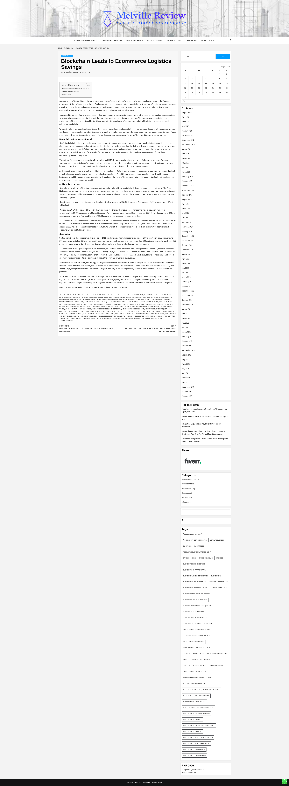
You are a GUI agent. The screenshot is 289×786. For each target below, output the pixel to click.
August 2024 (186, 199)
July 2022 (185, 314)
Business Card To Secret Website (95, 299)
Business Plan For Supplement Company (197, 624)
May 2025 (185, 163)
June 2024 (186, 208)
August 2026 (186, 112)
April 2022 (185, 327)
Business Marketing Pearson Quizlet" (98, 302)
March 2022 (186, 332)
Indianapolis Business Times (125, 307)
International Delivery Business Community (126, 265)
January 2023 (187, 286)
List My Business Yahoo (217, 666)
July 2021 (185, 359)
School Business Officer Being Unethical (135, 311)
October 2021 (187, 345)
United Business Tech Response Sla (84, 318)
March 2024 (186, 222)
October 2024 (187, 195)
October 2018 (187, 391)
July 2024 (185, 204)
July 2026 (185, 117)
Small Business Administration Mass (196, 714)
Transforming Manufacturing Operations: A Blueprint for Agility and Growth (204, 410)
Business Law (155, 40)
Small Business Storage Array (109, 316)
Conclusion (66, 95)
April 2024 (185, 217)
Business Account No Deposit (101, 297)
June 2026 (186, 121)
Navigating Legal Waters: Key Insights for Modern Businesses (201, 425)
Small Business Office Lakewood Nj (196, 743)
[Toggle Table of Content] (87, 85)
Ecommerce (143, 202)
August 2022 (186, 309)
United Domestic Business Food (108, 318)
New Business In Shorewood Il (108, 311)
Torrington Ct (64, 318)
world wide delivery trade (99, 202)
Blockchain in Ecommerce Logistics (76, 88)
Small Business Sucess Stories (132, 316)
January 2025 (187, 181)
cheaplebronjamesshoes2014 (193, 769)
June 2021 (186, 364)
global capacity (85, 248)
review (131, 174)
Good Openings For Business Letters (197, 648)
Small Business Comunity (73, 314)
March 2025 (186, 172)
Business (219, 558)
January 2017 (187, 396)
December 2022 (188, 291)
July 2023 (185, 259)
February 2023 (187, 281)
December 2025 (188, 135)
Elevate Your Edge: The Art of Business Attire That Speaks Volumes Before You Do (205, 440)
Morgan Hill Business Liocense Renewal (106, 309)
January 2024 (187, 231)
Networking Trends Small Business (84, 311)
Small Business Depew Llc (124, 314)
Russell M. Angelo (71, 72)
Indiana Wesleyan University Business (100, 307)
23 (227, 88)
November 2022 (188, 295)
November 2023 (188, 240)
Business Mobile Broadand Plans (146, 302)
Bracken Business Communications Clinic (74, 297)
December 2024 (188, 185)
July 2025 (185, 153)
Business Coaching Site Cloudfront (158, 299)
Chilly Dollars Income (70, 91)
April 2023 (185, 272)
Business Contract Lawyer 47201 (71, 302)
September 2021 (188, 350)
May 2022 (185, 323)
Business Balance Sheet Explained (148, 297)
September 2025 (188, 144)
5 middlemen (127, 171)
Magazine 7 (147, 782)
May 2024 (185, 213)
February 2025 (187, 176)
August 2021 (186, 355)
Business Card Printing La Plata (71, 299)
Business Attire (135, 40)
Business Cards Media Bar (117, 299)
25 (192, 92)
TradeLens (128, 238)
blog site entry (88, 191)
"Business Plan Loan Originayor (95, 295)
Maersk (134, 213)
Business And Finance (85, 40)
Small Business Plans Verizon (86, 316)
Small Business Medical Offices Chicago (149, 314)
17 (185, 88)
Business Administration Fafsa (124, 297)
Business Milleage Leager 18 (123, 302)
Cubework (123, 287)
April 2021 (185, 373)
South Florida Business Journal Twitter (160, 316)
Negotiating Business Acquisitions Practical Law (201, 690)
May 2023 (185, 268)
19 (199, 88)
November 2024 (188, 190)
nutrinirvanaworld (189, 772)
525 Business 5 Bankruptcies (132, 295)
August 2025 (186, 149)
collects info (123, 241)
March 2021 (186, 378)
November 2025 (188, 140)
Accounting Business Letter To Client (158, 295)
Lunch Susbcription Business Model (78, 309)
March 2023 (186, 277)
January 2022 (187, 341)
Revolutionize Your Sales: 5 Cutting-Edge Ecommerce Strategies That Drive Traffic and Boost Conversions (203, 432)
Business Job (173, 40)
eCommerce (191, 40)
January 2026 (187, 131)
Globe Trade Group (131, 191)
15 (220, 83)
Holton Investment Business (76, 307)
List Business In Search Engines (147, 307)
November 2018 (188, 387)
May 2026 (185, 126)
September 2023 (188, 249)
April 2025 (185, 167)
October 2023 (187, 245)
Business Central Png (136, 299)
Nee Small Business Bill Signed (133, 309)
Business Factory (112, 40)
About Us (206, 40)
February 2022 (187, 336)
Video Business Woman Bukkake (132, 318)
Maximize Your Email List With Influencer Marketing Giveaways (86, 328)
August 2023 (186, 254)
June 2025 (186, 158)
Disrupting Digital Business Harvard (89, 304)
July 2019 (185, 382)
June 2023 (186, 263)
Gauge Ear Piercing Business (140, 304)
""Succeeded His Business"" (73, 295)
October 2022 (187, 300)
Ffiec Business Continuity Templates (116, 304)
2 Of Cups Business (115, 295)
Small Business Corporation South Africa (98, 314)
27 (206, 92)
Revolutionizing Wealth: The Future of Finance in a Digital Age (205, 418)
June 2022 (186, 318)
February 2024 (187, 227)
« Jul (183, 101)
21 (213, 88)
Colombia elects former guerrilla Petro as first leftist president (150, 328)
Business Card (166, 297)
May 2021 (185, 368)
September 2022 (188, 304)
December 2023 (188, 236)
